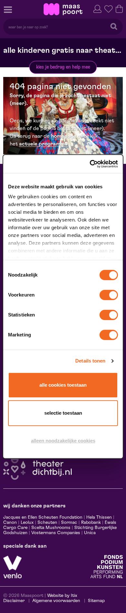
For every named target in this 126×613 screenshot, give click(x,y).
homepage (63, 136)
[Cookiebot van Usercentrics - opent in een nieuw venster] (90, 164)
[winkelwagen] (119, 8)
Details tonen (90, 360)
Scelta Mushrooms (50, 527)
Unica (90, 533)
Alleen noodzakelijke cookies (63, 440)
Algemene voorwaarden (56, 601)
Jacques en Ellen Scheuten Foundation (42, 517)
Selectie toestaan (63, 413)
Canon (10, 522)
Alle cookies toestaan (63, 385)
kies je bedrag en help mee (63, 67)
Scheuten (47, 522)
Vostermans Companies (55, 533)
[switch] (109, 295)
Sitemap (96, 601)
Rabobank (91, 522)
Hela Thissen (99, 517)
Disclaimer (14, 601)
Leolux (27, 522)
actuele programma (43, 143)
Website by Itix (62, 595)
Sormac (69, 522)
